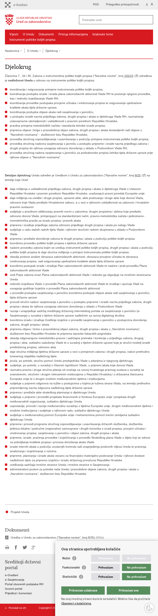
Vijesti (13, 34)
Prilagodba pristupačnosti (122, 4)
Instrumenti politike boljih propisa (32, 40)
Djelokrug (51, 50)
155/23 (128, 75)
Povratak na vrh (17, 608)
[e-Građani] (22, 5)
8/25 (138, 175)
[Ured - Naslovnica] (42, 19)
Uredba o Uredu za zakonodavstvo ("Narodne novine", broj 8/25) (53, 537)
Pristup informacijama (73, 34)
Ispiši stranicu (7, 547)
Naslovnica (12, 50)
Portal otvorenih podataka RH (24, 584)
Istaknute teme (102, 34)
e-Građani (11, 575)
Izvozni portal (13, 588)
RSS (96, 4)
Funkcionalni (71, 567)
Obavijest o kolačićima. (76, 603)
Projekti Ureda (20, 512)
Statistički (69, 576)
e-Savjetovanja (14, 579)
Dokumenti (46, 34)
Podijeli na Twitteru (25, 547)
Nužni (66, 558)
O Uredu (28, 34)
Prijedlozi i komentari (18, 593)
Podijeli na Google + (33, 547)
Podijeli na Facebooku (16, 547)
